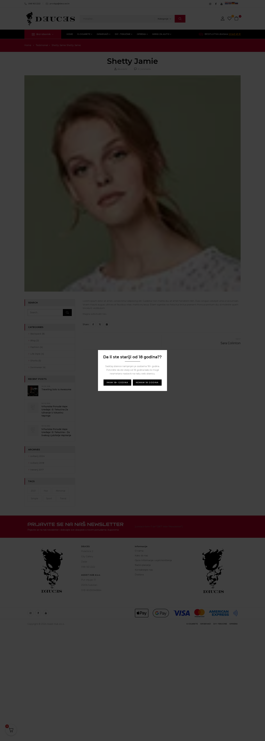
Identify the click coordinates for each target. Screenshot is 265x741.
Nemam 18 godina (147, 382)
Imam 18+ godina (117, 382)
